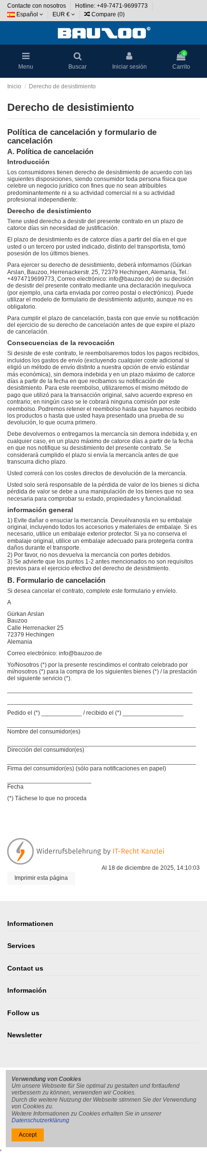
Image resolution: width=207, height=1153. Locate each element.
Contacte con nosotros (37, 5)
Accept (28, 1134)
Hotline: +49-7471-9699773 (112, 5)
